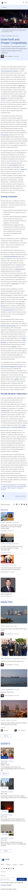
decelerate (15, 283)
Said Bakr (6, 730)
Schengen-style (5, 410)
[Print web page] (26, 504)
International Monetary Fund (12, 256)
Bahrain (8, 720)
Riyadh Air (21, 85)
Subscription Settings (6, 885)
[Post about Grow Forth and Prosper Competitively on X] (19, 504)
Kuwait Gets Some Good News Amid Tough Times (14, 629)
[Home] (14, 859)
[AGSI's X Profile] (2, 868)
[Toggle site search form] (23, 2)
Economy (3, 35)
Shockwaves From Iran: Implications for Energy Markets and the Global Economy (13, 820)
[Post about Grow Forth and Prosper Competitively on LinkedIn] (17, 504)
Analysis (4, 7)
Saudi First (24, 169)
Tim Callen (3, 552)
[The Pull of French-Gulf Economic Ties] (14, 647)
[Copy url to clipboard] (14, 504)
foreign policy (4, 134)
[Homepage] (4, 2)
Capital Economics (20, 269)
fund (19, 439)
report (2, 126)
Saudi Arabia (9, 35)
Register (4, 773)
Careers (15, 864)
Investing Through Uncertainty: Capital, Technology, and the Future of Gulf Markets (14, 796)
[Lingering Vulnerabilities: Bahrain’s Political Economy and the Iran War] (14, 709)
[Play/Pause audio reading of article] (3, 496)
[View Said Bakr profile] (2, 730)
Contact (21, 864)
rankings (16, 379)
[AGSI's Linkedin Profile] (9, 868)
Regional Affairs (16, 658)
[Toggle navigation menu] (26, 2)
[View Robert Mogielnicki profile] (2, 56)
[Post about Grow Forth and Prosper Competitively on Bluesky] (24, 504)
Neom (24, 338)
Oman (7, 565)
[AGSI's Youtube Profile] (6, 868)
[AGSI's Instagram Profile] (11, 868)
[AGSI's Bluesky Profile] (13, 868)
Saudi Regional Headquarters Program (11, 366)
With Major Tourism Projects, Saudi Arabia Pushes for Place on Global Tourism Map (11, 526)
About (2, 864)
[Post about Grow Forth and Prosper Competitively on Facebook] (22, 504)
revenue (17, 275)
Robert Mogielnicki (9, 56)
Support (8, 864)
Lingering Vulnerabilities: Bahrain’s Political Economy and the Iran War (14, 723)
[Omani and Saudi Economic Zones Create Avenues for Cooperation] (7, 559)
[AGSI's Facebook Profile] (4, 868)
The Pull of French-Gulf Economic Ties (12, 661)
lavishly (14, 346)
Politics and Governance (6, 658)
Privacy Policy (3, 871)
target (2, 301)
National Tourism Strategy (8, 325)
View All (6, 736)
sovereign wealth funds (19, 427)
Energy (10, 815)
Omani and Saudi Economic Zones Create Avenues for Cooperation (11, 568)
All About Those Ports (7, 692)
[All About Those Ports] (14, 678)
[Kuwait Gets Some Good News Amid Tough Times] (14, 614)
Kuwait (7, 626)
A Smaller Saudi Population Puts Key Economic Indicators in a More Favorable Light (11, 548)
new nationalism (13, 165)
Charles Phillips (4, 530)
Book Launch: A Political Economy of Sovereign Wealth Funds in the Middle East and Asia (13, 843)
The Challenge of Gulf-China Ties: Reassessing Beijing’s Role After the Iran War (13, 768)
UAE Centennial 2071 (8, 310)
